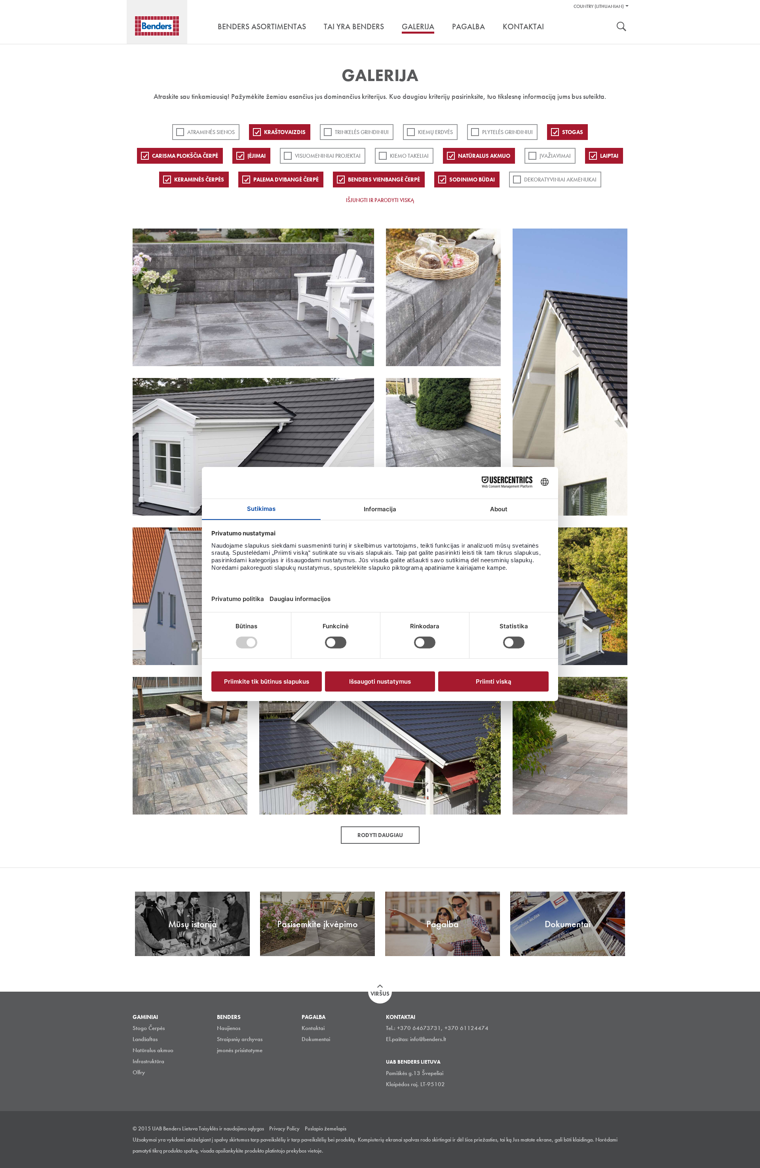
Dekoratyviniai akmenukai (560, 179)
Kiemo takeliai (409, 155)
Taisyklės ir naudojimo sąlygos (231, 1128)
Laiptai (609, 155)
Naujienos (228, 1028)
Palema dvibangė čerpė (286, 179)
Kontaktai (313, 1028)
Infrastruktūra (148, 1061)
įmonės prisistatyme (239, 1050)
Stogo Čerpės (149, 1028)
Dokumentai (316, 1039)
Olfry (139, 1072)
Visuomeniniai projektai (328, 155)
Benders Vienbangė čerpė (384, 179)
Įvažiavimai (555, 155)
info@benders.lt (428, 1039)
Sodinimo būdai (472, 179)
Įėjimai (256, 155)
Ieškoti (621, 27)
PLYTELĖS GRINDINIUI (507, 132)
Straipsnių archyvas (239, 1039)
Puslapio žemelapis (325, 1128)
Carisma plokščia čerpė (185, 155)
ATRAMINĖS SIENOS (211, 132)
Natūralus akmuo (484, 155)
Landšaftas (145, 1039)
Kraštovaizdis (285, 132)
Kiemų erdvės (435, 132)
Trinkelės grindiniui (362, 132)
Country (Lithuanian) (599, 6)
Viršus (380, 993)
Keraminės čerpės (199, 179)
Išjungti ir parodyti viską (380, 200)
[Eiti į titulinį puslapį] (157, 26)
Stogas (572, 132)
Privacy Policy (284, 1128)
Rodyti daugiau (380, 835)
